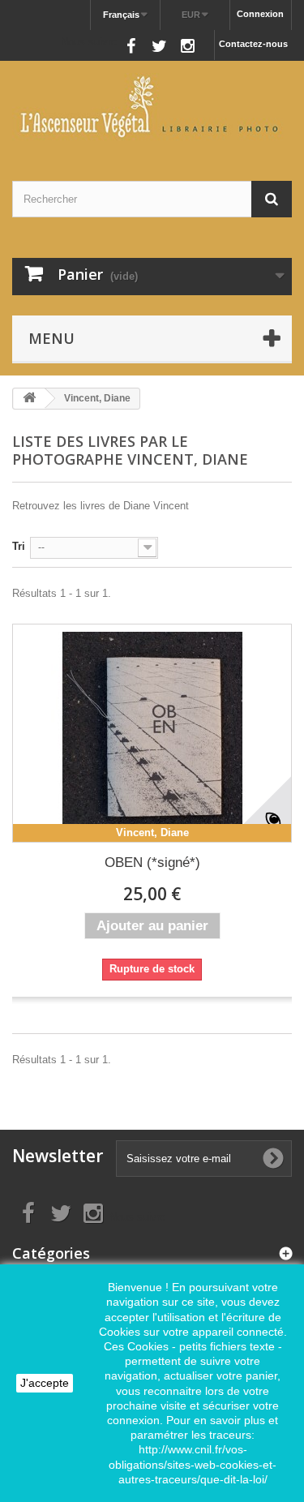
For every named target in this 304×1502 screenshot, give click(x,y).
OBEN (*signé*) (152, 862)
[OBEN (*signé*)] (152, 733)
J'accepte (44, 1382)
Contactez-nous (253, 44)
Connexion (260, 14)
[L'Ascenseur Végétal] (152, 106)
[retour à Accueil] (29, 398)
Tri (18, 546)
